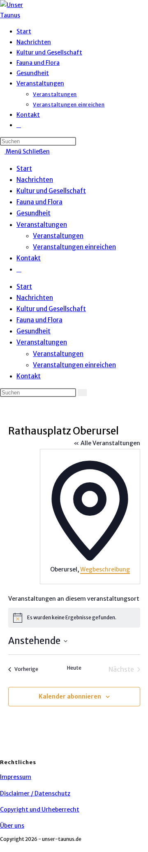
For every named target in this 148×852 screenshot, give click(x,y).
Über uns (12, 825)
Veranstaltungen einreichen (74, 247)
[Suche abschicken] (82, 392)
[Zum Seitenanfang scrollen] (2, 846)
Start (24, 168)
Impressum (15, 777)
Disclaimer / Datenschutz (35, 793)
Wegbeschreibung (105, 569)
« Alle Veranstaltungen (107, 443)
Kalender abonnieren (70, 696)
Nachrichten (34, 180)
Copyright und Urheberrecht (39, 809)
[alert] (74, 618)
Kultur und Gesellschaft (51, 191)
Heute (74, 668)
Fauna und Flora (39, 202)
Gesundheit (33, 213)
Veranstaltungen (41, 225)
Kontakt (28, 258)
